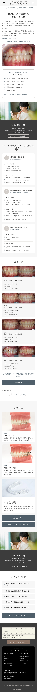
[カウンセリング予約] (33, 2)
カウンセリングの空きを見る (18, 136)
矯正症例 (22, 658)
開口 (24, 394)
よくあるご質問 (8, 665)
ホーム (3, 8)
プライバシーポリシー (25, 661)
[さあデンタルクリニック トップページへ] (18, 3)
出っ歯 (15, 394)
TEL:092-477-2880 (9, 676)
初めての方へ (7, 656)
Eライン (7, 394)
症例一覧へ (18, 382)
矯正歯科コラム (8, 663)
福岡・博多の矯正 (8, 653)
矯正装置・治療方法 (24, 656)
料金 (5, 661)
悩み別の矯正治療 (12, 8)
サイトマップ (23, 663)
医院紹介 (6, 658)
